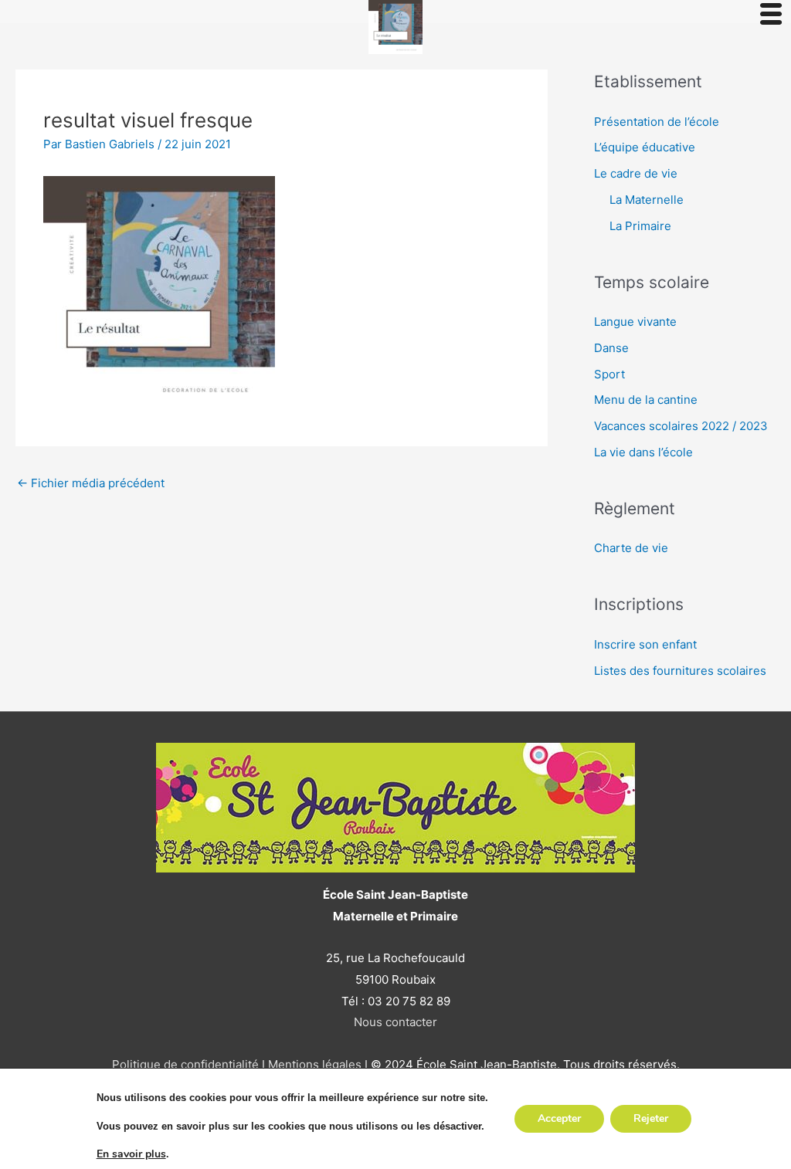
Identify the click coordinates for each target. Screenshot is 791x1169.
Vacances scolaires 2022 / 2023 (681, 425)
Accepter (559, 1118)
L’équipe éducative (644, 147)
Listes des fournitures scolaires (680, 670)
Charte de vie (631, 547)
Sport (609, 374)
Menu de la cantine (646, 399)
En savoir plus (131, 1154)
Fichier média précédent (91, 483)
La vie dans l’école (643, 452)
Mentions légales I (316, 1064)
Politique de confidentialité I (188, 1064)
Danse (611, 348)
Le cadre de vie (635, 173)
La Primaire (640, 226)
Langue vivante (635, 321)
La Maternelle (646, 199)
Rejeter (650, 1118)
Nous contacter (395, 1022)
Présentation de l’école (656, 121)
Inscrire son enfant (645, 644)
